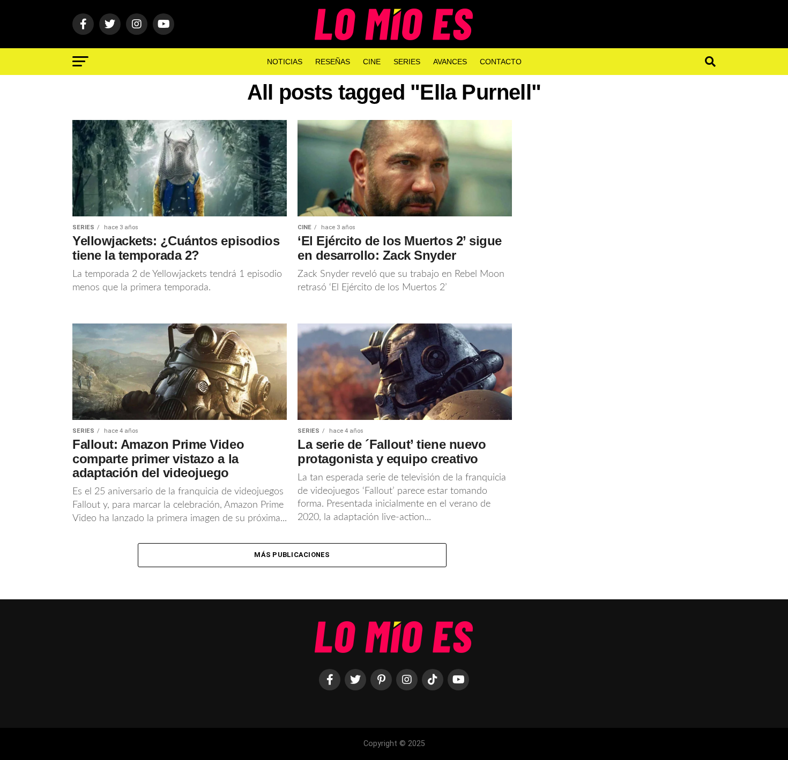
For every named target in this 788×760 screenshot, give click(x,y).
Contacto (501, 61)
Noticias (284, 61)
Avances (450, 61)
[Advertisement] (624, 296)
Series (406, 61)
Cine (372, 61)
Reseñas (332, 61)
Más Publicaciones (292, 555)
